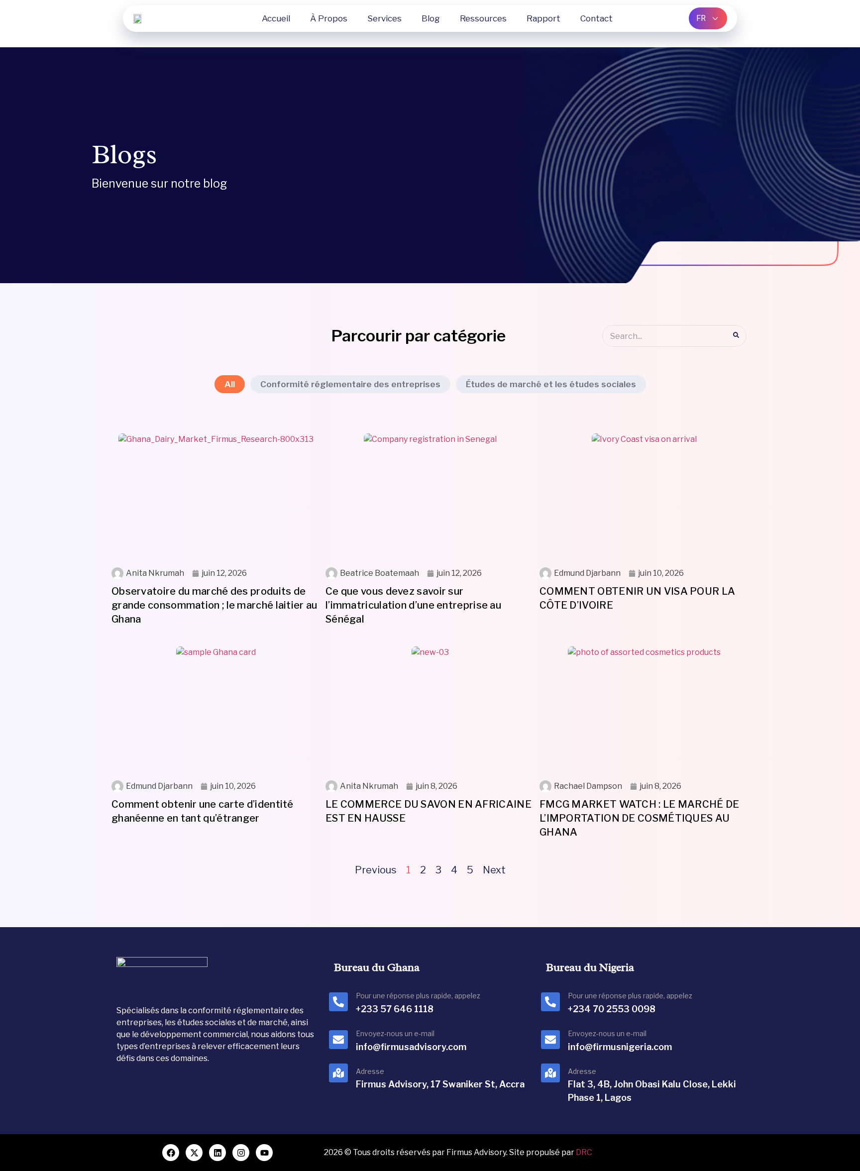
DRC (584, 1152)
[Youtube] (264, 1152)
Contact (596, 18)
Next (494, 870)
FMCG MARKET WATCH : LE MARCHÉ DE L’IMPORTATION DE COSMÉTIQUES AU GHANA (639, 818)
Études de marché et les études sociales (551, 384)
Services (384, 18)
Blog (431, 18)
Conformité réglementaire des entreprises (350, 384)
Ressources (483, 18)
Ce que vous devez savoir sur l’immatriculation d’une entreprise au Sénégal (413, 605)
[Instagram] (240, 1152)
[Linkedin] (217, 1152)
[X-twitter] (194, 1152)
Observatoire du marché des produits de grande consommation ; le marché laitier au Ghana (214, 605)
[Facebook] (170, 1152)
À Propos (328, 18)
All (229, 384)
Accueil (276, 18)
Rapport (543, 18)
